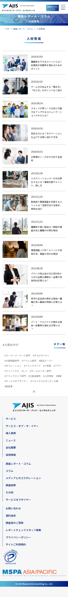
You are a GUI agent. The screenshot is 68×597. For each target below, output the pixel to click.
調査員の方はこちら (52, 7)
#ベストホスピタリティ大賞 (44, 381)
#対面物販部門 (12, 360)
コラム (9, 471)
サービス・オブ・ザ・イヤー (22, 426)
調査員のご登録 (14, 523)
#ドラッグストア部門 (15, 376)
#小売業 (47, 365)
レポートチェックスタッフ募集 (23, 530)
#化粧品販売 (34, 376)
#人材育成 (48, 376)
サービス (11, 419)
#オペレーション (13, 365)
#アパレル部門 (29, 360)
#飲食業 (8, 386)
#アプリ (58, 365)
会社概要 (11, 447)
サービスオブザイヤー (18, 500)
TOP (7, 29)
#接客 (59, 376)
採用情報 (11, 455)
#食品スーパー (46, 360)
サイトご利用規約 (16, 544)
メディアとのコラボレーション (23, 478)
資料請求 (11, 515)
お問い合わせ (13, 508)
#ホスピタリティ (41, 355)
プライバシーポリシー (18, 537)
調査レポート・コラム (23, 29)
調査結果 (11, 485)
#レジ (24, 370)
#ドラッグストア (32, 365)
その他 (9, 492)
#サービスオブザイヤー (16, 381)
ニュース (11, 440)
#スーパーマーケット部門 (17, 355)
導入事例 (11, 433)
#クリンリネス (12, 370)
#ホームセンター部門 (40, 370)
